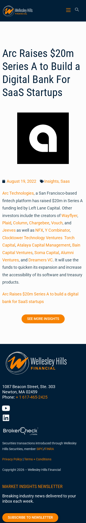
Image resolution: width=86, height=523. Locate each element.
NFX (39, 230)
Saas (65, 181)
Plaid (6, 222)
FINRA (49, 449)
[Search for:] (75, 10)
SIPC (39, 449)
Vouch (57, 222)
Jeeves (9, 230)
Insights (51, 181)
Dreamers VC (40, 259)
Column (20, 222)
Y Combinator (57, 230)
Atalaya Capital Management (43, 245)
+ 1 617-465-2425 (31, 397)
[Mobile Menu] (69, 10)
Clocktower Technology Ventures (32, 237)
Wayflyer (69, 215)
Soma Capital (46, 252)
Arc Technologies (18, 193)
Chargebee (39, 222)
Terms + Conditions (37, 459)
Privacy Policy (12, 459)
